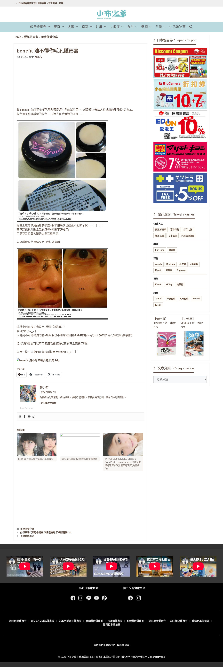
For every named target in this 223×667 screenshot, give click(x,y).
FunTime (159, 250)
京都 (85, 27)
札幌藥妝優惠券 (135, 620)
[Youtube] (29, 416)
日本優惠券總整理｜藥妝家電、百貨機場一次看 (41, 3)
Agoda (158, 264)
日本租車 (172, 235)
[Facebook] (24, 416)
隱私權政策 (123, 645)
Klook (158, 270)
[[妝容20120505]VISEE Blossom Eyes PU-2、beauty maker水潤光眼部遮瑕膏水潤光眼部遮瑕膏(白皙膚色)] (123, 444)
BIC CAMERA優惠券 (42, 620)
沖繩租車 (171, 298)
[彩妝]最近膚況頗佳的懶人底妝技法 (36, 459)
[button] (49, 27)
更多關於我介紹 (48, 402)
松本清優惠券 (115, 620)
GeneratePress (156, 656)
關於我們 (99, 645)
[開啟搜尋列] (191, 27)
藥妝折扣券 (160, 229)
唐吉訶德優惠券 (17, 620)
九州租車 (184, 298)
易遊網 (172, 250)
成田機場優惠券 (157, 620)
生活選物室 (177, 27)
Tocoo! (196, 298)
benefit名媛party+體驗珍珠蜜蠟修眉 (79, 459)
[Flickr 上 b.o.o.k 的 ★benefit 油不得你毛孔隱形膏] (62, 221)
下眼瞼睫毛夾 (27, 536)
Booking (170, 264)
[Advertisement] (80, 83)
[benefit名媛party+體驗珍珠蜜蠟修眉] (80, 444)
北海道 (115, 27)
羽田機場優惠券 (178, 620)
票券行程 (174, 229)
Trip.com (181, 270)
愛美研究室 (31, 37)
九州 (130, 27)
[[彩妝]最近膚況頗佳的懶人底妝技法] (37, 444)
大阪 (71, 27)
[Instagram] (19, 416)
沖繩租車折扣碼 (200, 620)
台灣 (158, 27)
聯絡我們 (110, 645)
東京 (57, 27)
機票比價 (159, 235)
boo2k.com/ (26, 408)
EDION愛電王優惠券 (70, 620)
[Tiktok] (33, 416)
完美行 (169, 270)
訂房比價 (187, 229)
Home (17, 37)
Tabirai (158, 298)
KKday (169, 284)
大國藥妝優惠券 (94, 620)
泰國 (144, 27)
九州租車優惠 (187, 235)
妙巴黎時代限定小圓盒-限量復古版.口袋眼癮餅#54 (45, 532)
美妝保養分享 (49, 37)
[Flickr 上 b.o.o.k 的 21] (62, 318)
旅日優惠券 (38, 27)
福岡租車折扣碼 (111, 624)
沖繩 (99, 27)
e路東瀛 (194, 264)
